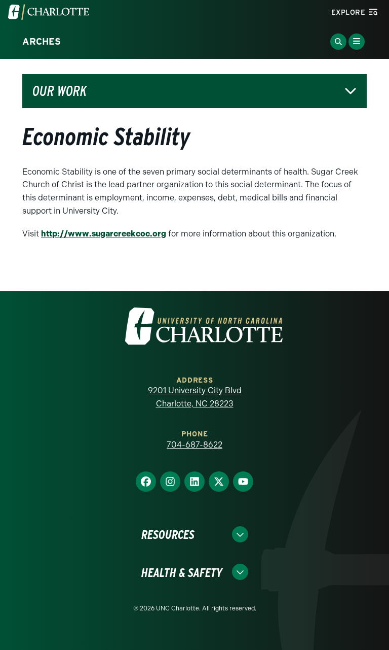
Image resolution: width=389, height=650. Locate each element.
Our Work (59, 91)
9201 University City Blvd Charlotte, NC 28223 (195, 397)
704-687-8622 (194, 445)
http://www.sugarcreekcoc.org (103, 233)
